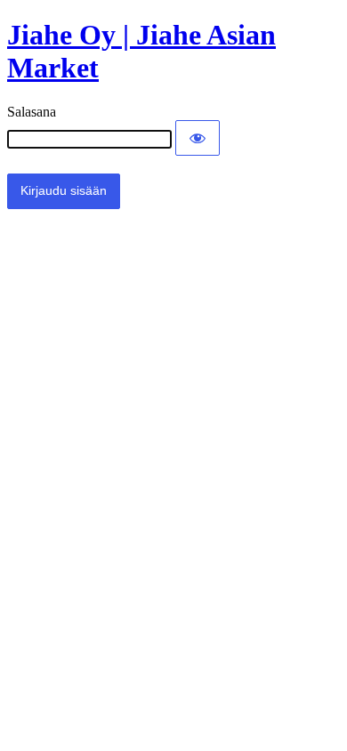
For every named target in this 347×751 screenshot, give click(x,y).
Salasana (31, 111)
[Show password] (197, 138)
